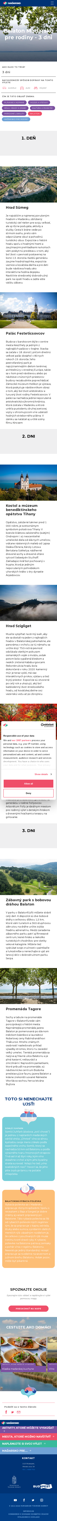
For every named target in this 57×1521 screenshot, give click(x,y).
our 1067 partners (21, 740)
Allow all (28, 783)
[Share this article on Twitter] (12, 1412)
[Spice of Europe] (42, 1486)
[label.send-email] (18, 1412)
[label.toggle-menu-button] (54, 3)
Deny (28, 793)
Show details (41, 774)
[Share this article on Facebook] (6, 1412)
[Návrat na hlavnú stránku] (12, 3)
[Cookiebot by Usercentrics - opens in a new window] (41, 725)
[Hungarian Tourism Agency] (14, 1482)
